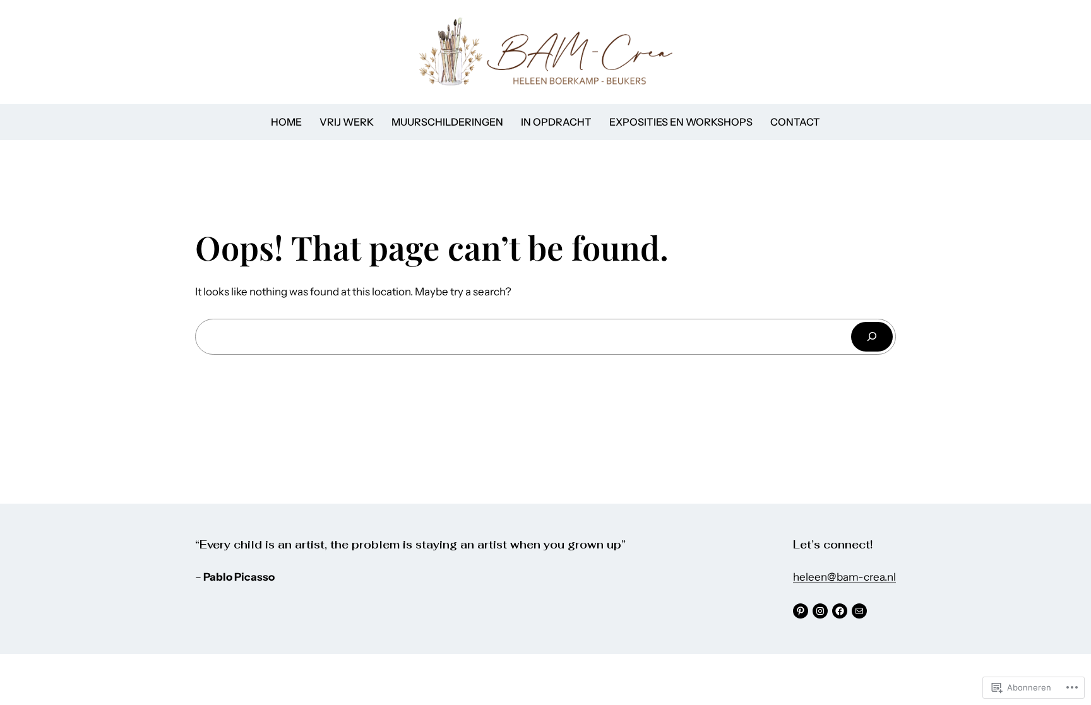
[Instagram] (820, 611)
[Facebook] (839, 611)
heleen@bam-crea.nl (844, 577)
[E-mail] (859, 611)
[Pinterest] (800, 611)
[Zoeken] (872, 337)
